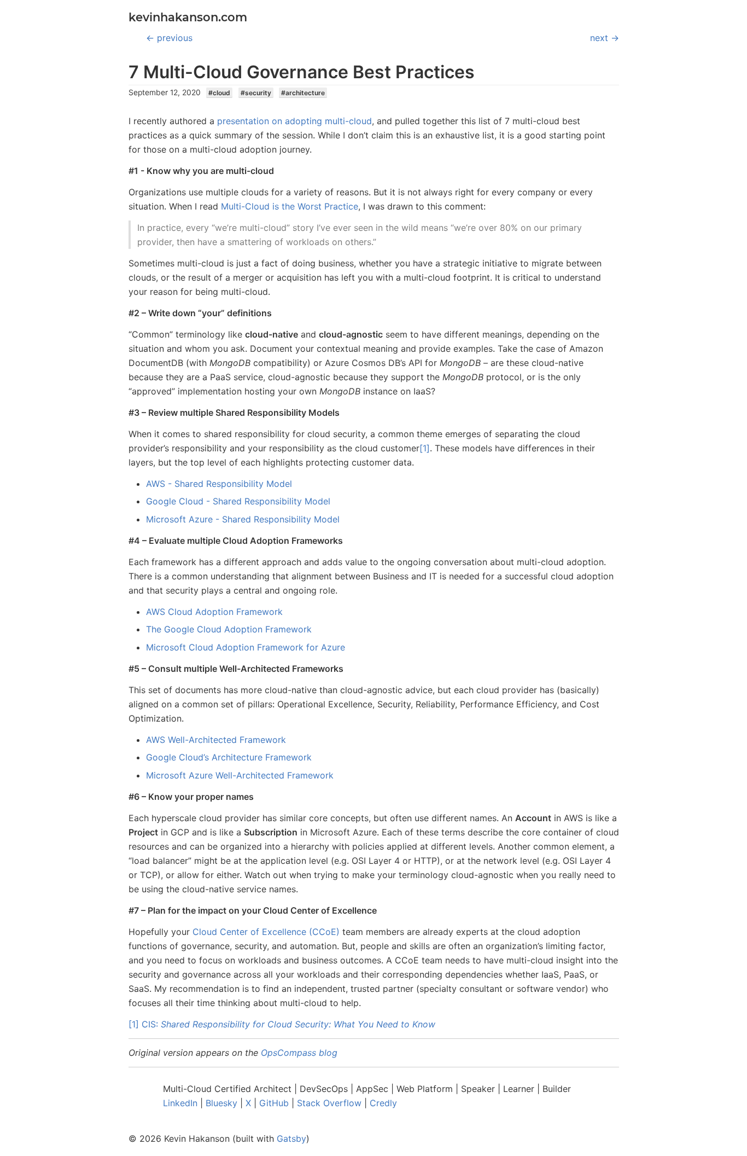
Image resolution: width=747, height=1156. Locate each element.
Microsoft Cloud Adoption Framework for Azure (245, 647)
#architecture (303, 93)
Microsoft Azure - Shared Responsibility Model (243, 519)
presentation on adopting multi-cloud (294, 120)
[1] (424, 448)
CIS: (288, 1024)
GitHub (274, 1102)
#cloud (219, 93)
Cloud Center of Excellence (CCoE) (266, 931)
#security (256, 93)
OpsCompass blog (299, 1052)
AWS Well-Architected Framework (216, 739)
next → (604, 37)
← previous (169, 37)
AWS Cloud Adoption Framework (214, 611)
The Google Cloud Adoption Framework (229, 629)
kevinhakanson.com (188, 17)
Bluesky (221, 1102)
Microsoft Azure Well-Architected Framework (240, 775)
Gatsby (291, 1138)
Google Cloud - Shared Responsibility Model (238, 501)
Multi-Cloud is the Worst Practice (289, 206)
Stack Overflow (329, 1102)
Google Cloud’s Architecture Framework (229, 757)
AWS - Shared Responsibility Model (219, 483)
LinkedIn (180, 1102)
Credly (383, 1102)
